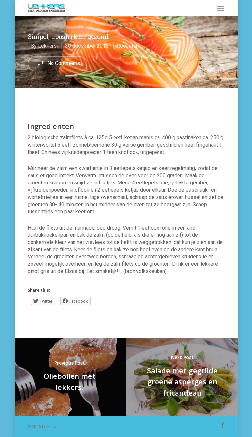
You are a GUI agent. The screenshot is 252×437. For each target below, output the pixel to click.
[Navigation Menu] (220, 8)
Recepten (128, 46)
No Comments (63, 63)
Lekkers (47, 46)
